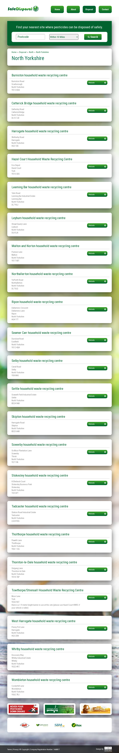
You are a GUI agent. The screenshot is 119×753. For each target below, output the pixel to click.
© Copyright (24, 749)
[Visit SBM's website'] (59, 725)
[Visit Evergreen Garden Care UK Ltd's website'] (42, 725)
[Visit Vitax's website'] (76, 725)
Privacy (15, 749)
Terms (9, 749)
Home (57, 9)
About (73, 9)
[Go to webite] (23, 709)
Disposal (89, 9)
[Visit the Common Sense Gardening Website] (59, 709)
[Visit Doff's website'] (24, 725)
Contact (105, 9)
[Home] (23, 6)
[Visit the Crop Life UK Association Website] (95, 709)
